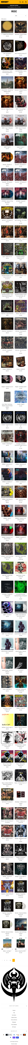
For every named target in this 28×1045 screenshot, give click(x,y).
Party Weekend (14, 1024)
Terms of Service (14, 1019)
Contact (14, 1010)
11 (10, 960)
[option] (14, 6)
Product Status (14, 1017)
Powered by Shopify (14, 1043)
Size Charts (14, 1015)
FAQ (14, 1012)
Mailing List (14, 1031)
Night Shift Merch (13, 1005)
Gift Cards (14, 1027)
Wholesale (14, 1022)
